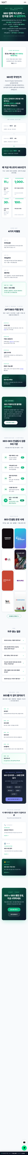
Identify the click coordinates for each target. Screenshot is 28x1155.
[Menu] (25, 2)
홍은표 (5, 35)
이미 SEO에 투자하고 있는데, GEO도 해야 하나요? (14, 648)
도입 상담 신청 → (14, 909)
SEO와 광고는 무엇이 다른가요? (14, 679)
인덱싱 (5, 329)
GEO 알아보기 (14, 914)
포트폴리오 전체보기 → (14, 616)
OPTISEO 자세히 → (10, 422)
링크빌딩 (21, 368)
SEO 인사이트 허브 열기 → (14, 799)
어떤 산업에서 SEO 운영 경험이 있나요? (14, 671)
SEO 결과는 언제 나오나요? (14, 655)
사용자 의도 (11, 341)
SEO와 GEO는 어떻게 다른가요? (14, 640)
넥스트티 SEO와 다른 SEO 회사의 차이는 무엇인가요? (14, 663)
